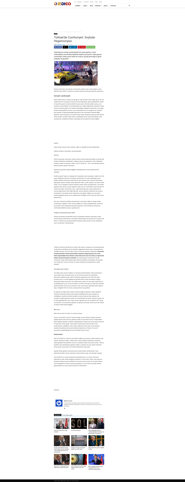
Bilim (91, 5)
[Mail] (65, 408)
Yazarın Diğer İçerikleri (67, 415)
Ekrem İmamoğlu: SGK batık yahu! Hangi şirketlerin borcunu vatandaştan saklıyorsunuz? (95, 468)
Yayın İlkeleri (86, 1)
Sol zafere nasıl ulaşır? (76, 430)
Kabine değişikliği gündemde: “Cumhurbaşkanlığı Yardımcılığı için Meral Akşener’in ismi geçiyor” (96, 432)
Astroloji (113, 5)
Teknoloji (97, 5)
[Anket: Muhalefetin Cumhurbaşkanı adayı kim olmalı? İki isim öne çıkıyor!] (79, 459)
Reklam (91, 1)
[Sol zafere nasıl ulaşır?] (79, 423)
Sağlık (105, 5)
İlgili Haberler (58, 415)
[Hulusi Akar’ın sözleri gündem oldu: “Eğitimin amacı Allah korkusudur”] (62, 459)
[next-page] (57, 472)
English (100, 1)
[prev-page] (55, 472)
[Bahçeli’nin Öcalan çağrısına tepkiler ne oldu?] (96, 441)
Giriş (75, 1)
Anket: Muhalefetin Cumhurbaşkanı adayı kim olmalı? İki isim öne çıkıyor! (78, 467)
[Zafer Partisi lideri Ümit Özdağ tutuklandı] (62, 423)
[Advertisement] (92, 19)
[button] (129, 5)
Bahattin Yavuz (61, 44)
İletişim (96, 1)
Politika (60, 31)
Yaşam (85, 5)
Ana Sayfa (56, 31)
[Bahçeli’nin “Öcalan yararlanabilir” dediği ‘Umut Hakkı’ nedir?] (79, 441)
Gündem (77, 5)
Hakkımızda (79, 1)
